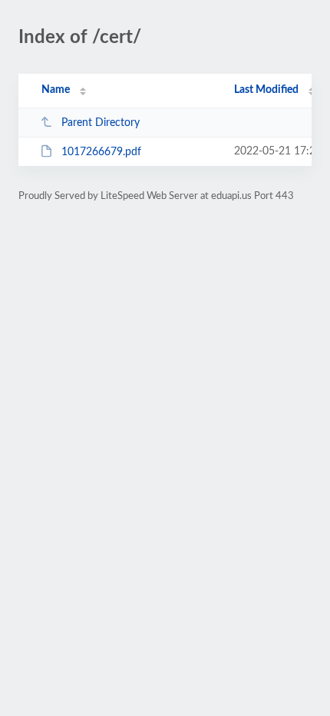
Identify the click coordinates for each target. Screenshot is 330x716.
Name (55, 90)
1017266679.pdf (101, 152)
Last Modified (266, 90)
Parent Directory (100, 123)
